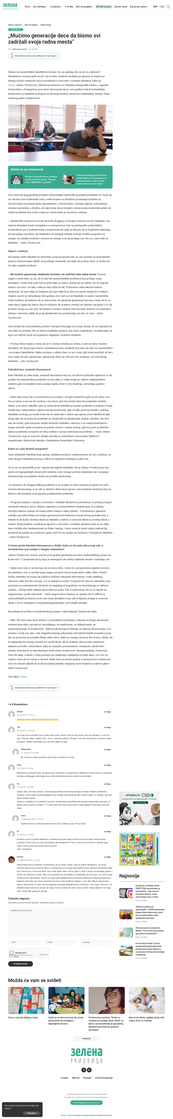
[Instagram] (89, 1070)
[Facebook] (83, 1070)
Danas (11, 85)
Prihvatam (31, 1113)
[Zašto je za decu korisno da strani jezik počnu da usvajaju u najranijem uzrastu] (66, 1000)
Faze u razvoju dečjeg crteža (23, 1017)
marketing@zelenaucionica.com (86, 1102)
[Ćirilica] (155, 6)
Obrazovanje (16, 29)
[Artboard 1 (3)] (139, 808)
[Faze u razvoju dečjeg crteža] (26, 1000)
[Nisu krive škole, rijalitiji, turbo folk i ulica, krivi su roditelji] (147, 1000)
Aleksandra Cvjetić (19, 49)
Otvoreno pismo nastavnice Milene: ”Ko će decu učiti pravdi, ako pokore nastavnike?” (150, 931)
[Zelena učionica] (10, 7)
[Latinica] (162, 6)
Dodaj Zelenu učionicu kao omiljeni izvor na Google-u (35, 56)
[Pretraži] (168, 6)
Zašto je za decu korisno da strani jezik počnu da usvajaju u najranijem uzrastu (65, 1020)
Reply (108, 712)
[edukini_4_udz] (139, 848)
